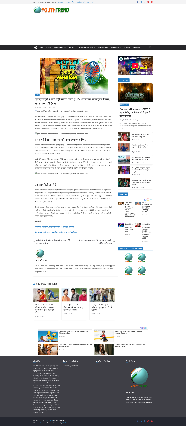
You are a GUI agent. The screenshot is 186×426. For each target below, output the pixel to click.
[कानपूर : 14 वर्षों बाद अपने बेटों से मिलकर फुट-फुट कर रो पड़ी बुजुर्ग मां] (102, 290)
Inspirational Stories (86, 47)
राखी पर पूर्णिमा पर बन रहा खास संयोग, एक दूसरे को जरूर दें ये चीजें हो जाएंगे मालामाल (94, 241)
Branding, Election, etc (133, 400)
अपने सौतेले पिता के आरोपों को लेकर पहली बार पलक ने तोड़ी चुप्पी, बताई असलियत (53, 241)
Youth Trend (51, 107)
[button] (65, 47)
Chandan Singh (134, 120)
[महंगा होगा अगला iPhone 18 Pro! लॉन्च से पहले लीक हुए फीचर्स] (124, 137)
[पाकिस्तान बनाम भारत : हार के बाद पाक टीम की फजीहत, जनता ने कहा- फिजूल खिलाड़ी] (124, 183)
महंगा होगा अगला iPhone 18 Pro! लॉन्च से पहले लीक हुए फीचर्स (140, 135)
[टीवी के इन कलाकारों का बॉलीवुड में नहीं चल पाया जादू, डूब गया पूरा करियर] (74, 290)
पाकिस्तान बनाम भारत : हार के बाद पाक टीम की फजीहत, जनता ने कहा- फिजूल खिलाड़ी (141, 182)
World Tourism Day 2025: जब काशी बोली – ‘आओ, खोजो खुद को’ (141, 158)
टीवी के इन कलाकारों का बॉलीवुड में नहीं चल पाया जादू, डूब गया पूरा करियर (73, 307)
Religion (48, 47)
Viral (37, 94)
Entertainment (59, 47)
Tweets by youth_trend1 (70, 366)
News (41, 47)
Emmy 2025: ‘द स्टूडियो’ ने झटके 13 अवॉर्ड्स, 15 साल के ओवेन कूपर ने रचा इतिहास (141, 170)
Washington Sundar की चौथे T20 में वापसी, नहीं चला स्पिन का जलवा (140, 147)
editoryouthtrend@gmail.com (143, 402)
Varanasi (127, 47)
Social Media (130, 397)
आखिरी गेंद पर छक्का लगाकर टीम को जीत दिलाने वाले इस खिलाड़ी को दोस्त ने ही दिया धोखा (45, 308)
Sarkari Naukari (103, 47)
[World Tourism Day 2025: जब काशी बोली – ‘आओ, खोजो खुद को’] (124, 159)
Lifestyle (71, 47)
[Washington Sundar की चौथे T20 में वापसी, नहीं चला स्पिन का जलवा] (124, 148)
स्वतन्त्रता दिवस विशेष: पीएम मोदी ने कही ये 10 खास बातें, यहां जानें (54, 227)
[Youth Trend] (35, 47)
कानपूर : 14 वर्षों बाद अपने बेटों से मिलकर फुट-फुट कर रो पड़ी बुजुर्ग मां (101, 307)
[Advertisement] (93, 30)
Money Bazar (115, 47)
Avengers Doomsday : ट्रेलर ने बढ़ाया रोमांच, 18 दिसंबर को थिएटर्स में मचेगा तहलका (135, 112)
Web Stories (136, 47)
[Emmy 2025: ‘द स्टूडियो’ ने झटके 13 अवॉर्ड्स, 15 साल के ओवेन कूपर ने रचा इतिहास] (124, 171)
